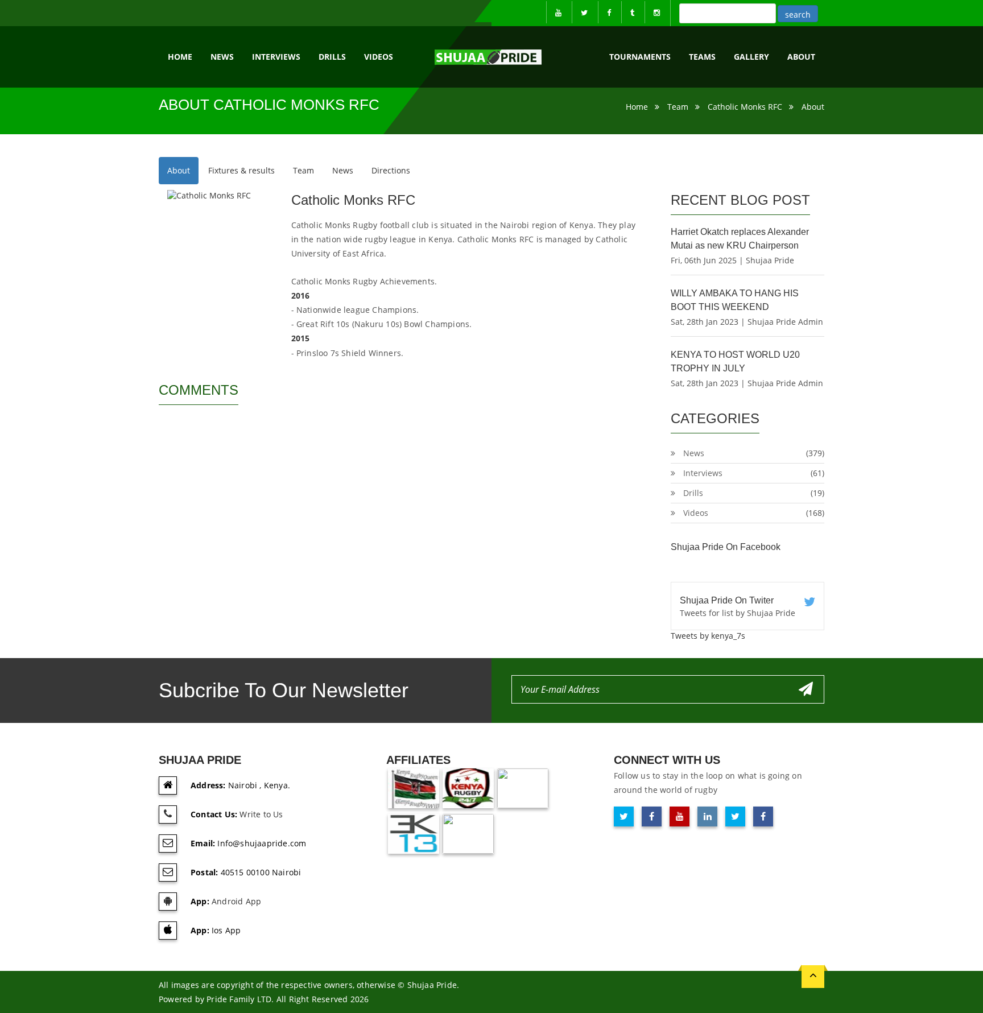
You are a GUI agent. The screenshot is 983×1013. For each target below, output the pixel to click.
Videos (378, 56)
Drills (332, 56)
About (813, 106)
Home (180, 56)
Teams (702, 56)
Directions (390, 170)
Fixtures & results (241, 170)
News (222, 56)
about (801, 56)
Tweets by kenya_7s (708, 635)
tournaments (640, 56)
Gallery (751, 56)
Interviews (276, 56)
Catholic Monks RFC (745, 106)
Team (677, 106)
